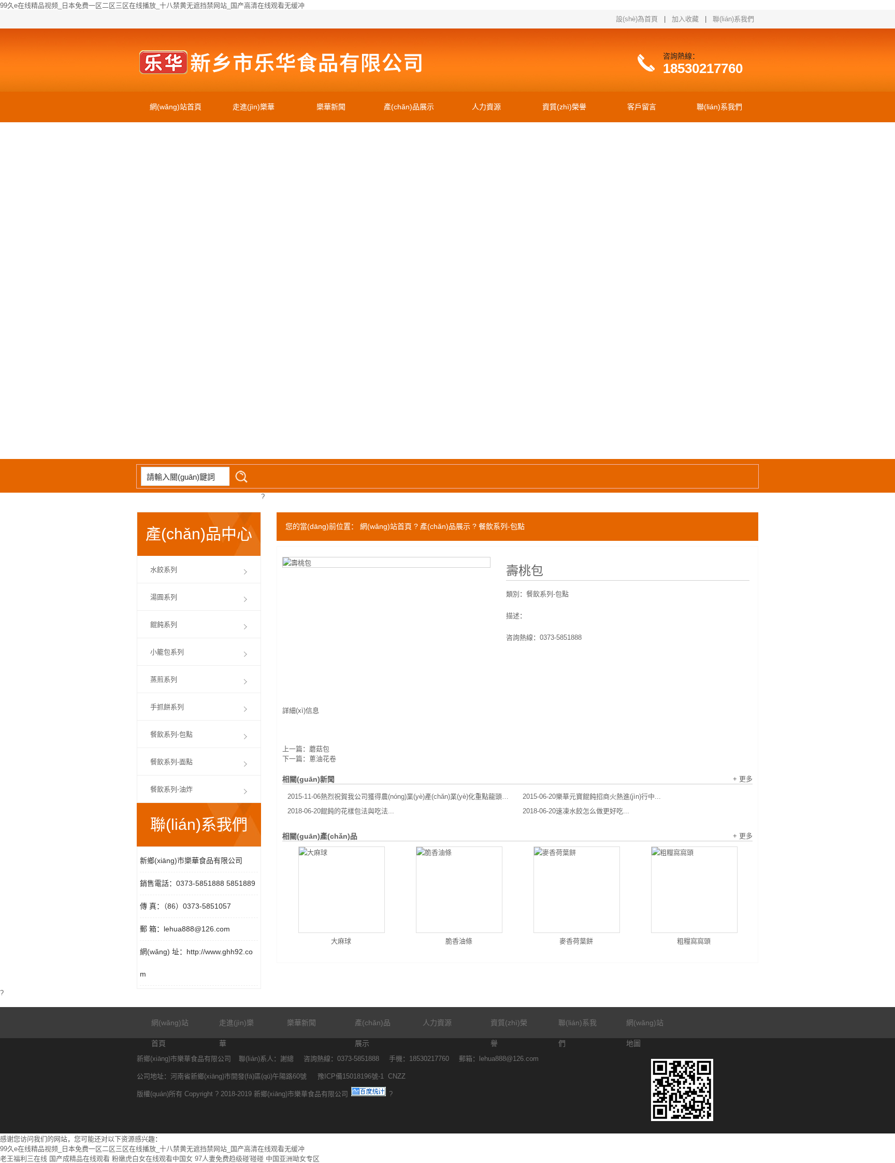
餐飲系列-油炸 (171, 789)
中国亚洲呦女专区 (293, 1158)
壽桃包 (524, 571)
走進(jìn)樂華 (254, 107)
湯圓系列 (163, 597)
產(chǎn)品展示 (409, 107)
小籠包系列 (167, 652)
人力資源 (486, 107)
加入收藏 (685, 19)
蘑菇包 (319, 749)
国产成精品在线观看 (79, 1158)
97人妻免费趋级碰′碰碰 (229, 1158)
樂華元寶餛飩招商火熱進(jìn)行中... (592, 796)
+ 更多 (743, 779)
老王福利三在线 (23, 1158)
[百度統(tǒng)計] (368, 1094)
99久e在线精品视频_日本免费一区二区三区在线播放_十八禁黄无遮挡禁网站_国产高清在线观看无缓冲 (152, 5)
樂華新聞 (330, 107)
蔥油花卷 (322, 759)
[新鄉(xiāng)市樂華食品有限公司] (292, 83)
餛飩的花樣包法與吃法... (340, 811)
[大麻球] (341, 889)
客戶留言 (641, 107)
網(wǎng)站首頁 (175, 107)
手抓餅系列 (167, 707)
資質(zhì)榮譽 (564, 107)
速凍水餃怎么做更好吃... (576, 811)
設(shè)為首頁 (637, 19)
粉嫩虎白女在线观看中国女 (152, 1158)
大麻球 (341, 941)
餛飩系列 (163, 624)
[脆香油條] (459, 889)
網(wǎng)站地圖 (644, 1032)
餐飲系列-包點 (502, 526)
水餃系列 (163, 569)
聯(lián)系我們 (733, 19)
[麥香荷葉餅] (576, 889)
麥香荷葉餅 (576, 941)
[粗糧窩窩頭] (694, 889)
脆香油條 (458, 941)
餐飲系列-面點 (171, 762)
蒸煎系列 (163, 679)
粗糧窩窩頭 (694, 941)
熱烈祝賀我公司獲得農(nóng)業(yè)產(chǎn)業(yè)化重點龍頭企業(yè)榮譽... (399, 796)
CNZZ (397, 1076)
